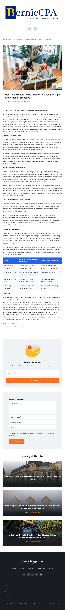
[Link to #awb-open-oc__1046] (29, 29)
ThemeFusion (36, 606)
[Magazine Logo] (32, 560)
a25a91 (28, 101)
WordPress (34, 604)
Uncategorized (36, 483)
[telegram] (41, 574)
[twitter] (28, 574)
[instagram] (32, 574)
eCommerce (43, 604)
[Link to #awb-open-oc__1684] (35, 29)
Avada (16, 604)
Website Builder (24, 604)
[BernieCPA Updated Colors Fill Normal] (32, 3)
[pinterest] (36, 574)
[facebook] (24, 574)
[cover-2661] (32, 45)
